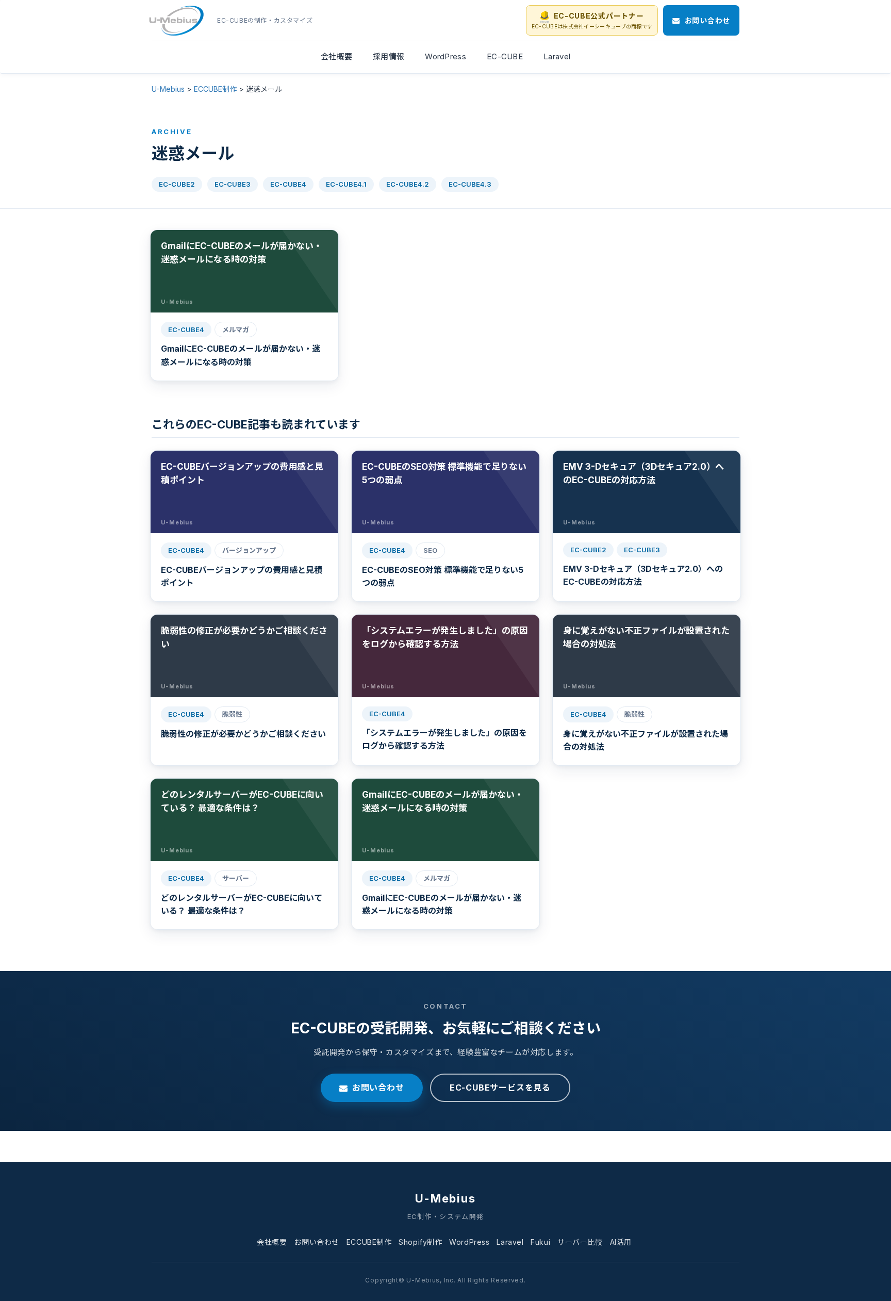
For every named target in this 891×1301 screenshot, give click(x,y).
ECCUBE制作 (368, 1242)
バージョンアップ (249, 550)
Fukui (540, 1242)
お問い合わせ (378, 1087)
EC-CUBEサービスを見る (500, 1087)
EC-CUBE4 (288, 184)
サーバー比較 (579, 1242)
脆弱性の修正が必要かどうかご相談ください (243, 734)
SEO (430, 550)
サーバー (235, 878)
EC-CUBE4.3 (470, 184)
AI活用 (621, 1242)
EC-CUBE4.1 (346, 184)
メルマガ (235, 329)
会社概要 (272, 1242)
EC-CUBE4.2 (407, 184)
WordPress (469, 1242)
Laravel (510, 1242)
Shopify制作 (420, 1242)
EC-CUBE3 (232, 184)
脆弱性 (232, 714)
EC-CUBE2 (177, 184)
